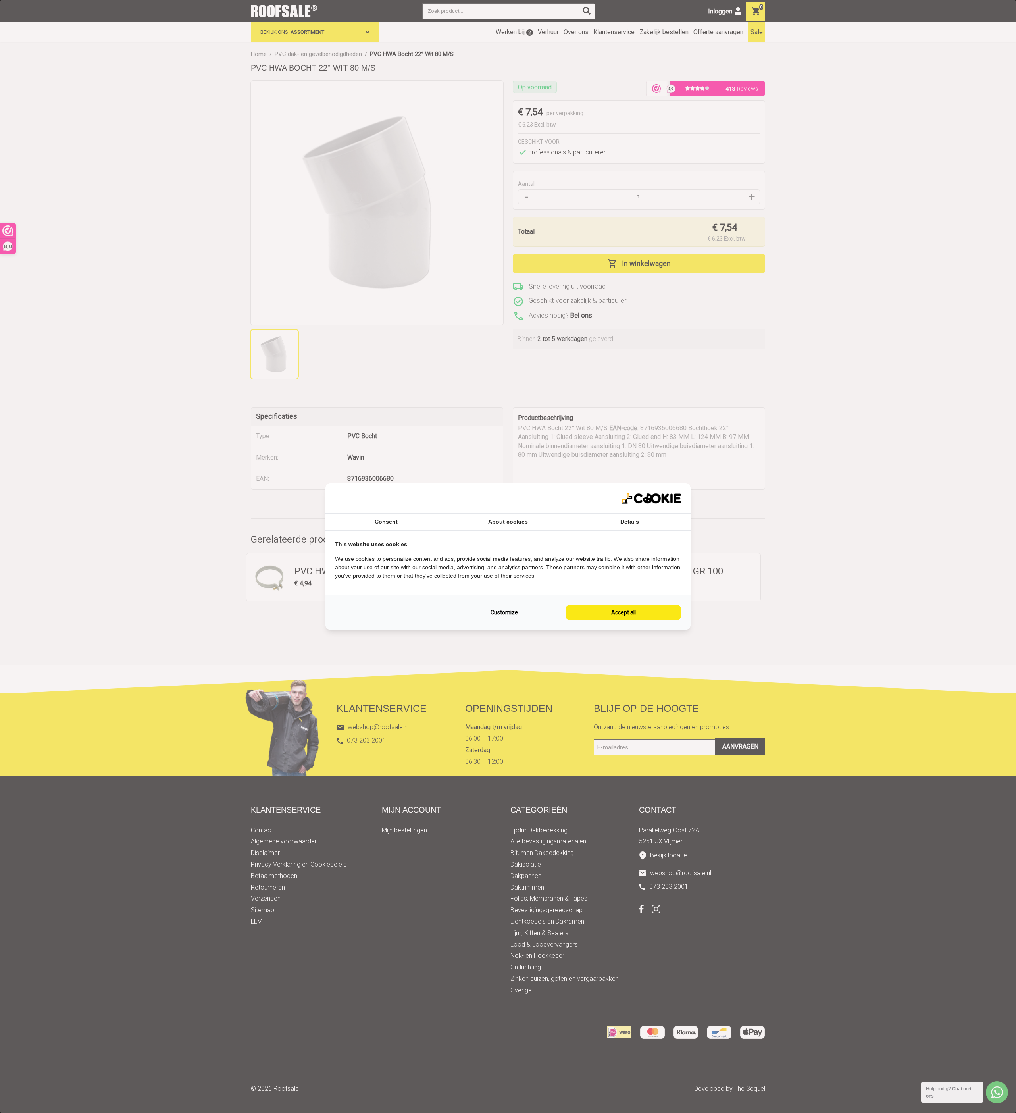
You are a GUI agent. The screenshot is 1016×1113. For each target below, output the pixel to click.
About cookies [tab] (508, 521)
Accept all (623, 612)
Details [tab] (629, 521)
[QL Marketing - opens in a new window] (651, 498)
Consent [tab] (386, 521)
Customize (504, 612)
